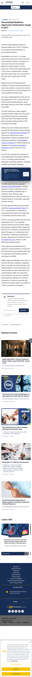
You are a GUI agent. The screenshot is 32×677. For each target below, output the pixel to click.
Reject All (16, 669)
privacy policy (8, 315)
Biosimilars (5, 324)
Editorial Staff (16, 575)
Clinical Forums (16, 569)
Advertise (16, 571)
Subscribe (23, 310)
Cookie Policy (14, 661)
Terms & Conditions (16, 579)
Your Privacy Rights (16, 664)
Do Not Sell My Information (16, 581)
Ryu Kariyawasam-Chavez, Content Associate (16, 399)
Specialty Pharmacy (15, 324)
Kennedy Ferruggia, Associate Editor (14, 365)
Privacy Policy (16, 577)
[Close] (30, 642)
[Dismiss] (29, 169)
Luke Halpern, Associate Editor (11, 433)
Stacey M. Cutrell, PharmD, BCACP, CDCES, (15, 432)
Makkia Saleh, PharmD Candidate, (12, 466)
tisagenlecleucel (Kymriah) (18, 133)
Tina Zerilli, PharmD (8, 471)
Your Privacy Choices (16, 583)
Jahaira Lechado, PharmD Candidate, (13, 470)
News (18, 622)
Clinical (14, 7)
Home (4, 622)
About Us (16, 567)
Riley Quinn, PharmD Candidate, (13, 465)
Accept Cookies (16, 674)
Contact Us (16, 573)
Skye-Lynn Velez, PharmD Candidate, (13, 468)
